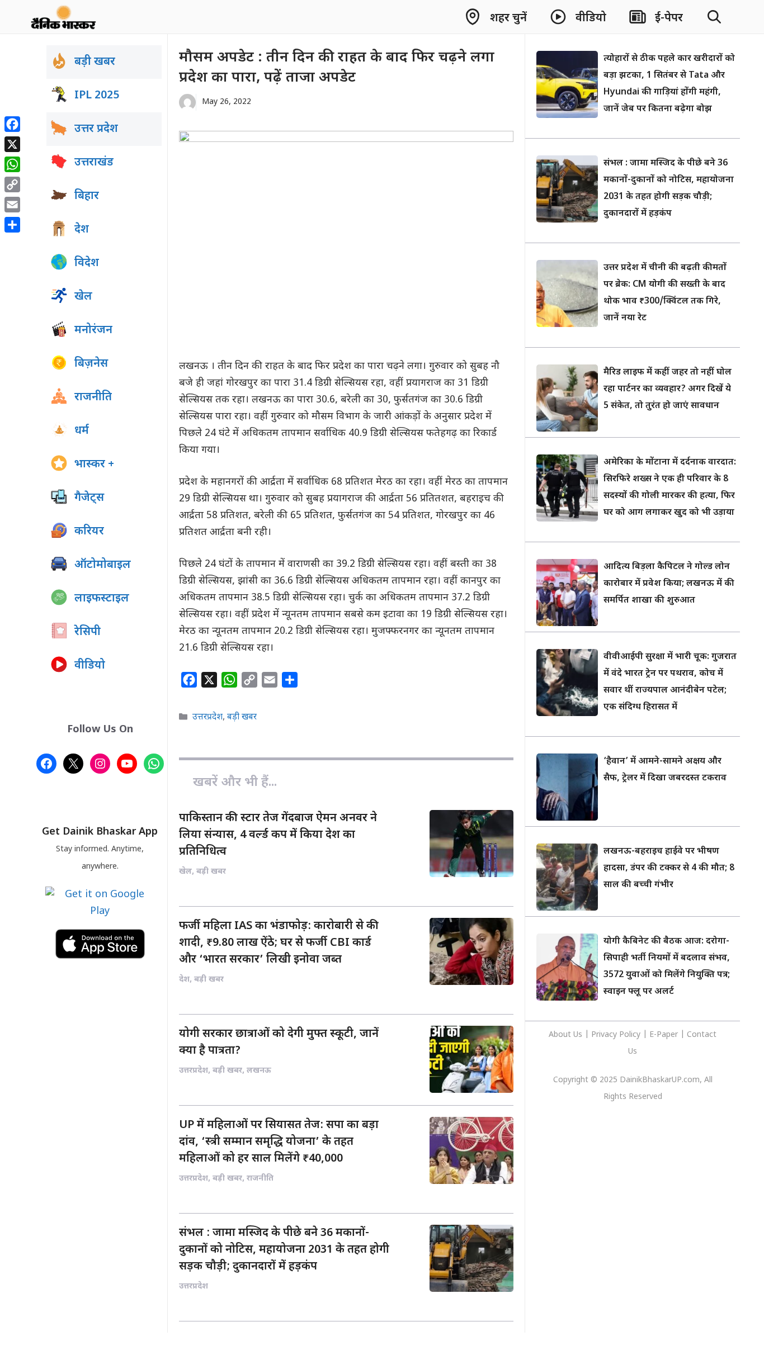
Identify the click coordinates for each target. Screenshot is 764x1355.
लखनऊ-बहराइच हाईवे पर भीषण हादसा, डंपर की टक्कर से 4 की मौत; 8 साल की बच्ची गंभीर (668, 868)
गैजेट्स (89, 498)
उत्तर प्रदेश (96, 129)
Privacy (605, 1035)
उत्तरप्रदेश (207, 717)
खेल (83, 297)
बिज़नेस (91, 364)
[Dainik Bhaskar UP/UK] (64, 17)
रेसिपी (87, 632)
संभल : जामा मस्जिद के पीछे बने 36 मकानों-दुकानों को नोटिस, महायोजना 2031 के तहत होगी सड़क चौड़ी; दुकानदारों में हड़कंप (284, 1250)
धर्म (81, 431)
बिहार (86, 196)
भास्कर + (94, 464)
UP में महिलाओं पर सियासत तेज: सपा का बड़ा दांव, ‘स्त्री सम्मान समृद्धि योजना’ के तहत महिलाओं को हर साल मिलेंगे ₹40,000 (279, 1142)
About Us (566, 1035)
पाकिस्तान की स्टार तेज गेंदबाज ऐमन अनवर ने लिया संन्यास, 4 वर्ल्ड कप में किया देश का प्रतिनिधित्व (278, 835)
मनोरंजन (93, 330)
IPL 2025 (96, 95)
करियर (89, 531)
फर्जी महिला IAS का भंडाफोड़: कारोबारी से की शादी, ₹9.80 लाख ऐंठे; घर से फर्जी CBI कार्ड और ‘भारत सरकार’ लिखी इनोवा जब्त (279, 943)
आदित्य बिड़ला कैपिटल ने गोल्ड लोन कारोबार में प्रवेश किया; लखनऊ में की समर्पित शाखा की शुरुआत (668, 584)
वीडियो (89, 665)
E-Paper (663, 1035)
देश (81, 229)
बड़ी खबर (242, 717)
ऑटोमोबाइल (102, 565)
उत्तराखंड (94, 162)
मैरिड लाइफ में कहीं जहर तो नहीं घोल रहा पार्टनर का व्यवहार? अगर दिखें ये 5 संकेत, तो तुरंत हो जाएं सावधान (667, 389)
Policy (629, 1035)
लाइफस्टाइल (101, 598)
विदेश (86, 263)
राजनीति (93, 397)
